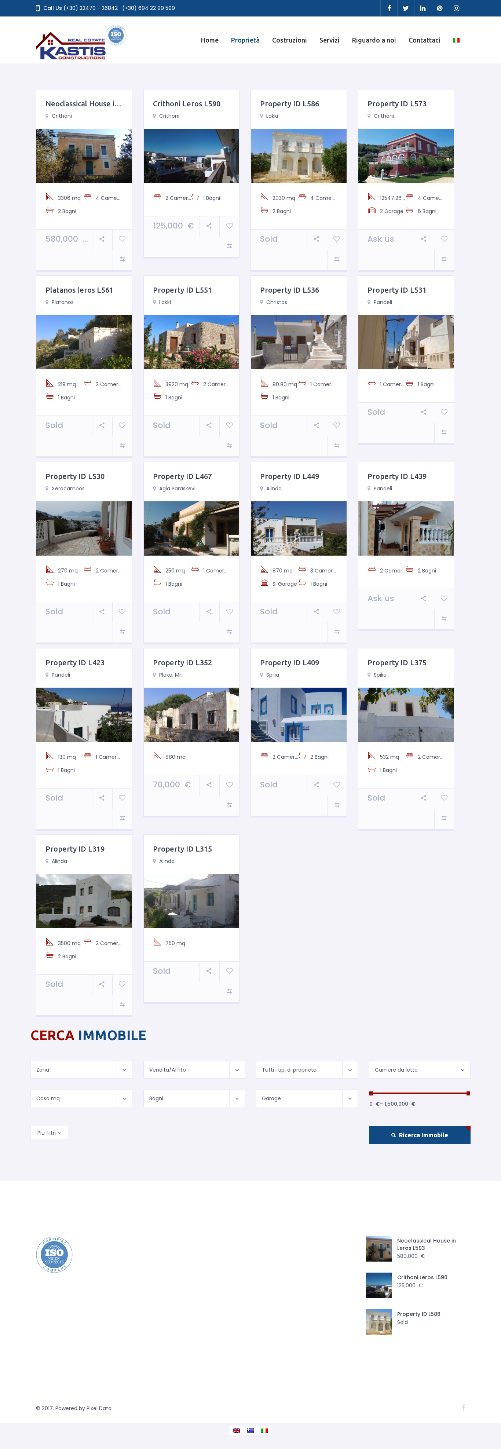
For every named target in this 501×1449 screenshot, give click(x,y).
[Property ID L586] (299, 155)
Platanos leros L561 (79, 290)
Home (210, 40)
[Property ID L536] (299, 341)
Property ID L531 (397, 290)
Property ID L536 (289, 290)
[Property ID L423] (84, 714)
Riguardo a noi (374, 40)
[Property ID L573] (406, 155)
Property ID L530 (75, 476)
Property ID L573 (397, 103)
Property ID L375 (397, 662)
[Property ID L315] (191, 900)
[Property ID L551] (191, 341)
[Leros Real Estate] (82, 40)
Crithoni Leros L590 (186, 103)
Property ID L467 (182, 476)
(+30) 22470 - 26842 (90, 8)
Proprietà (245, 40)
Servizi (329, 40)
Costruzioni (289, 40)
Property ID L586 (289, 103)
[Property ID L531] (406, 341)
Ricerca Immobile (423, 1135)
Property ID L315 (182, 849)
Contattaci (424, 40)
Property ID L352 (182, 662)
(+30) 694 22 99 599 (148, 8)
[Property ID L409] (299, 714)
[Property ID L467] (191, 528)
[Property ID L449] (299, 528)
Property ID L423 (75, 662)
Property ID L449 (289, 476)
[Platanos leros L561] (84, 341)
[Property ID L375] (406, 714)
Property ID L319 (75, 849)
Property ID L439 (397, 476)
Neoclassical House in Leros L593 (102, 103)
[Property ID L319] (84, 900)
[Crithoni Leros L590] (191, 155)
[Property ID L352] (191, 714)
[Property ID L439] (406, 528)
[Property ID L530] (84, 528)
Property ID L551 (182, 290)
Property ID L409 (289, 662)
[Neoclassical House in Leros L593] (84, 155)
